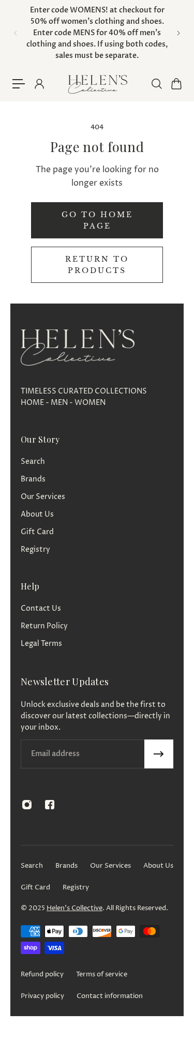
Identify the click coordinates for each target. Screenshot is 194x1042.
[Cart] (176, 83)
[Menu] (18, 84)
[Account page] (39, 83)
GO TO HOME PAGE (97, 220)
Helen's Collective (74, 908)
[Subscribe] (158, 753)
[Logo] (97, 84)
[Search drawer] (156, 83)
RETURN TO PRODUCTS (97, 264)
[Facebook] (49, 804)
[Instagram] (27, 804)
